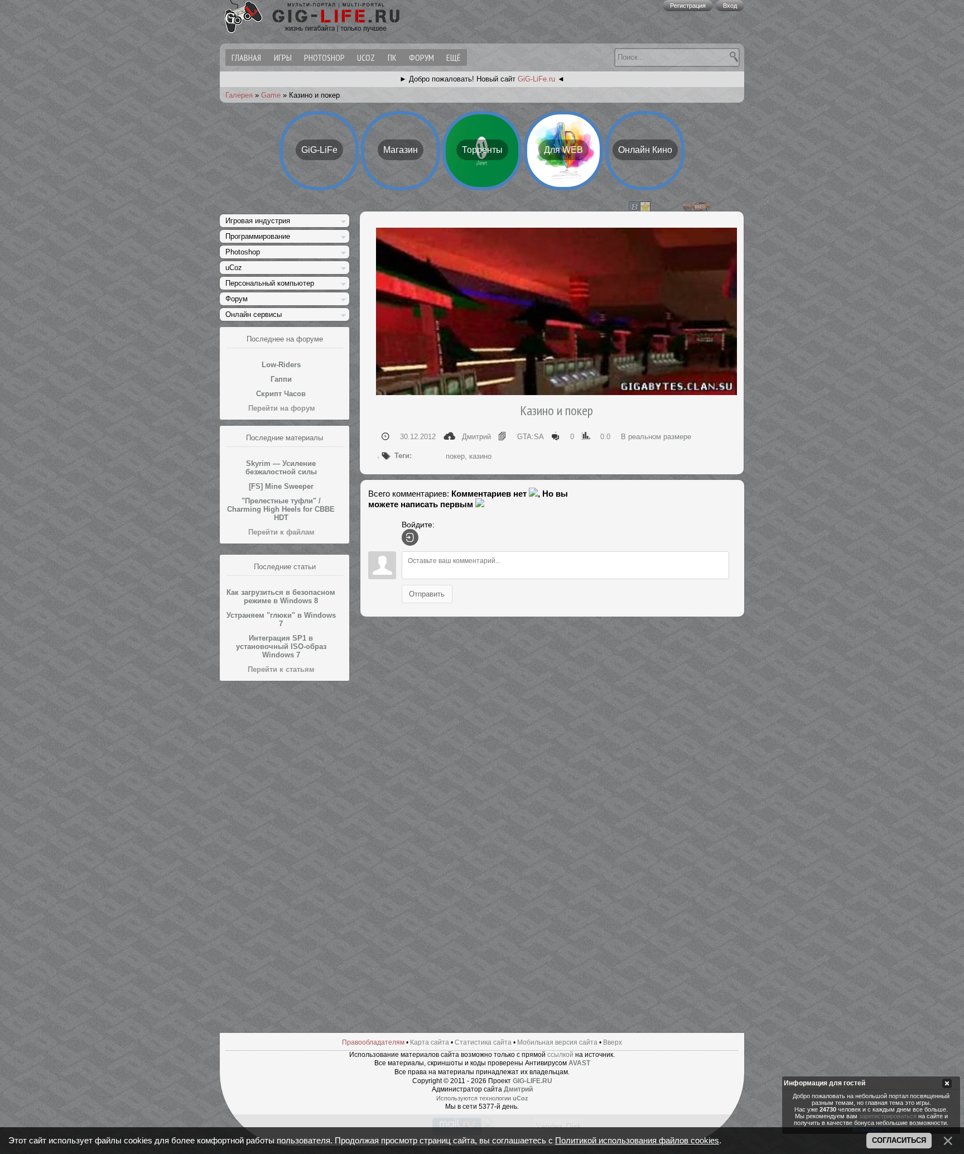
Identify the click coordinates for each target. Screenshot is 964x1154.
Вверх (612, 1042)
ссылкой (560, 1055)
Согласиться (899, 1140)
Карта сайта (429, 1042)
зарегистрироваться (888, 1116)
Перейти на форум (281, 408)
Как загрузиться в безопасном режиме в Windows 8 (280, 596)
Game (271, 95)
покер (455, 456)
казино (480, 456)
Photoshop (324, 57)
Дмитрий (476, 436)
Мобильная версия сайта (557, 1042)
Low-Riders (281, 364)
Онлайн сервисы (253, 314)
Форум (421, 57)
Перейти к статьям (281, 669)
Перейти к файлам (281, 532)
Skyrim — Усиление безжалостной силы (281, 467)
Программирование (257, 236)
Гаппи (281, 379)
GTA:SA (530, 436)
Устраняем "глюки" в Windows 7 (281, 619)
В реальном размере (656, 436)
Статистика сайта (483, 1042)
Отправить (427, 594)
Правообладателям (373, 1042)
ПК (392, 57)
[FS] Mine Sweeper (281, 486)
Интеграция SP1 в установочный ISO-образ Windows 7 (281, 646)
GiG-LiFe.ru (536, 79)
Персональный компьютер (269, 283)
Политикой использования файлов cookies (637, 1140)
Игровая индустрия (257, 221)
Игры (283, 57)
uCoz (366, 57)
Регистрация (688, 5)
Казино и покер (556, 410)
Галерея (239, 95)
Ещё (453, 57)
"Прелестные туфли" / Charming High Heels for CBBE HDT (281, 509)
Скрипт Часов (281, 394)
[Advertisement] (284, 854)
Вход (730, 5)
